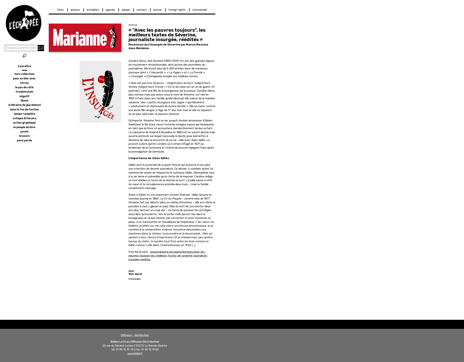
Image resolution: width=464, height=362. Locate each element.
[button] (85, 38)
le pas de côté (24, 87)
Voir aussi (135, 274)
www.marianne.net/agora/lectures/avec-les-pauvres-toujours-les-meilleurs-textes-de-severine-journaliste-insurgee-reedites (168, 255)
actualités (93, 9)
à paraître (24, 66)
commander (199, 9)
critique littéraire (24, 118)
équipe (126, 9)
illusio (24, 100)
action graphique (24, 122)
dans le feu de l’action (24, 109)
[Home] (24, 21)
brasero (24, 136)
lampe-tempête (24, 113)
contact (141, 9)
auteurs (75, 9)
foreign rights (177, 9)
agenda (110, 9)
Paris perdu (24, 140)
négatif (24, 96)
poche (24, 131)
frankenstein (24, 91)
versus (24, 82)
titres (60, 9)
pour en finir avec (24, 78)
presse (157, 9)
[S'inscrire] (41, 48)
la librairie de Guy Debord (24, 105)
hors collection (24, 74)
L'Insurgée (135, 279)
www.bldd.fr (134, 353)
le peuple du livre (24, 127)
